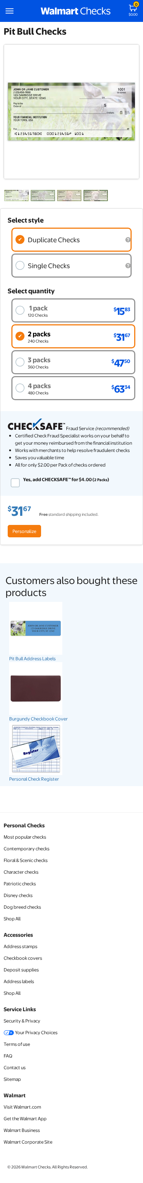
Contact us (15, 1067)
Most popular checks (25, 837)
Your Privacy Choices (36, 1032)
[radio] (71, 240)
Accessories (18, 934)
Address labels (19, 981)
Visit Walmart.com (22, 1106)
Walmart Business (22, 1130)
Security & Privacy (22, 1020)
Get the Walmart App (25, 1118)
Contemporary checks (27, 848)
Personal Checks (24, 825)
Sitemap (12, 1079)
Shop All (12, 918)
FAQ (8, 1055)
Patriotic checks (20, 883)
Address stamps (20, 946)
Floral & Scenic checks (26, 860)
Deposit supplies (21, 969)
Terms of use (17, 1044)
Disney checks (18, 895)
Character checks (21, 872)
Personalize (24, 531)
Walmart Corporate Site (28, 1141)
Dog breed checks (22, 907)
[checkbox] (15, 483)
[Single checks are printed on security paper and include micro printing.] (128, 265)
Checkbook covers (23, 958)
